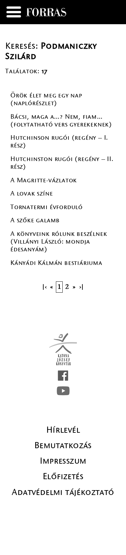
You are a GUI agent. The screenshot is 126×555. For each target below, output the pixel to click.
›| (82, 287)
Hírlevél (63, 429)
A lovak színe (31, 193)
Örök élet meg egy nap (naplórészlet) (46, 99)
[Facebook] (63, 375)
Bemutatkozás (63, 445)
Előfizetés (63, 476)
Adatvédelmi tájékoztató (63, 492)
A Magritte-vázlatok (43, 180)
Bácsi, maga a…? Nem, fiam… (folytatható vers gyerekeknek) (61, 120)
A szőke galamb (35, 220)
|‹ (44, 287)
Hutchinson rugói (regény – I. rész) (59, 141)
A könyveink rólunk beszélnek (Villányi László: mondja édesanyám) (58, 241)
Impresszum (63, 460)
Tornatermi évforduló (46, 207)
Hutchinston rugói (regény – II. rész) (62, 163)
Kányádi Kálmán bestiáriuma (56, 263)
